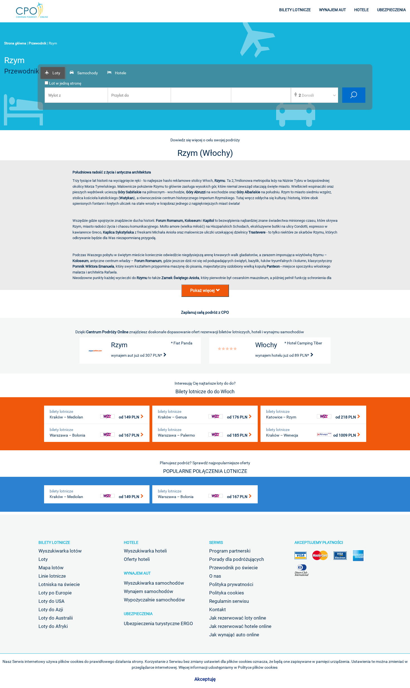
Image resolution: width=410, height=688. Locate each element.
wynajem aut (332, 10)
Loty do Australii (55, 618)
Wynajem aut (137, 573)
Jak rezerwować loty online (237, 618)
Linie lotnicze (52, 576)
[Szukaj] (353, 95)
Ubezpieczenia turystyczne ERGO (158, 623)
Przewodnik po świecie (233, 567)
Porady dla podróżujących (236, 559)
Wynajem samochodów (148, 591)
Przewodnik (37, 43)
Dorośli (306, 95)
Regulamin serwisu (229, 601)
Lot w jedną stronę (64, 83)
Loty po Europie (55, 593)
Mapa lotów (51, 567)
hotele (361, 10)
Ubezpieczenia (138, 613)
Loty (43, 559)
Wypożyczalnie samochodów (154, 600)
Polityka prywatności (231, 584)
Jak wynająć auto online (234, 634)
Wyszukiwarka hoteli (145, 551)
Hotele (131, 542)
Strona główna (15, 43)
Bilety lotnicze (54, 542)
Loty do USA (51, 601)
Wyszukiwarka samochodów (154, 583)
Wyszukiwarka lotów (60, 551)
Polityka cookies (226, 593)
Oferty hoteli (137, 559)
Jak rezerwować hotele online (240, 626)
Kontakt (217, 609)
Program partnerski (229, 551)
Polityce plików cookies (258, 667)
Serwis (216, 542)
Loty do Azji (50, 609)
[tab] (52, 73)
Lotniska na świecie (59, 584)
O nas (215, 576)
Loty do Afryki (53, 626)
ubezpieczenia (391, 10)
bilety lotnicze (295, 10)
